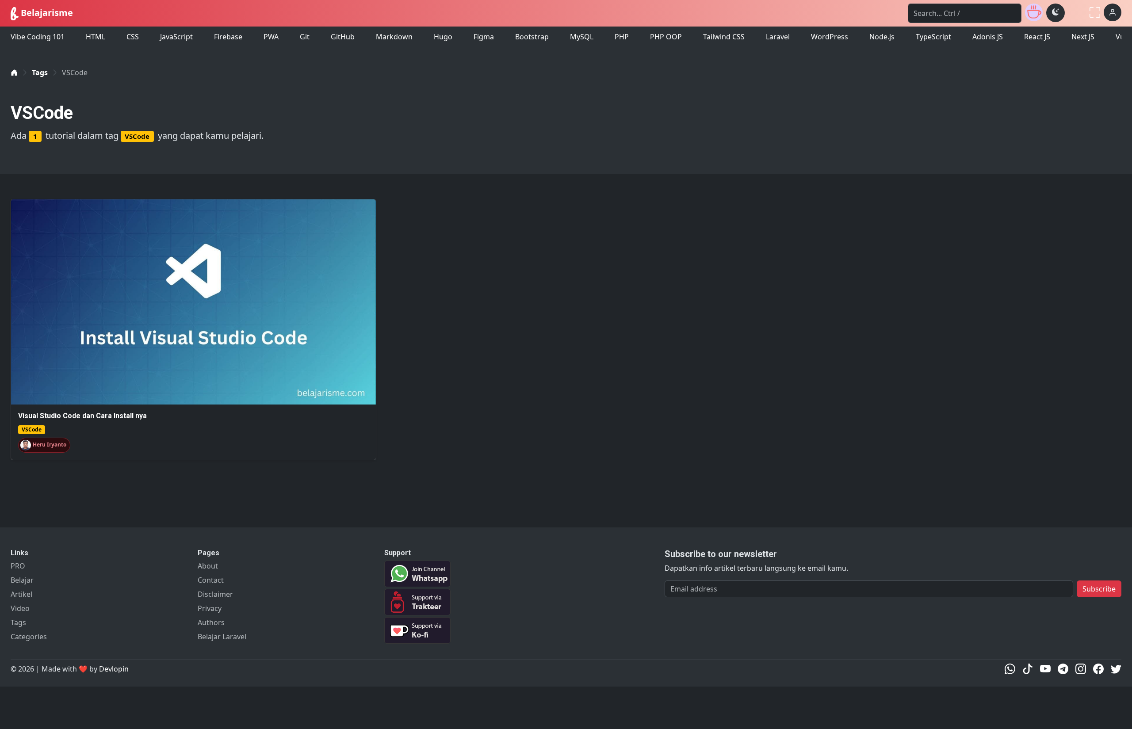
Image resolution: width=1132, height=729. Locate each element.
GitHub (343, 37)
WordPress (829, 37)
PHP (622, 37)
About (208, 566)
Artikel (21, 594)
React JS (1037, 37)
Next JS (1082, 37)
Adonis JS (987, 37)
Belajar (22, 580)
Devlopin (114, 669)
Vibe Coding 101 (38, 37)
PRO (18, 566)
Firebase (228, 37)
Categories (29, 636)
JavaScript (176, 37)
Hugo (443, 37)
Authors (211, 622)
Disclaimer (215, 594)
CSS (132, 37)
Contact (211, 580)
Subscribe (1099, 589)
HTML (95, 37)
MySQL (581, 37)
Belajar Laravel (222, 636)
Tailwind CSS (724, 37)
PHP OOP (666, 37)
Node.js (882, 37)
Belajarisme (46, 13)
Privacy (210, 608)
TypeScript (933, 37)
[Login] (1112, 12)
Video (20, 608)
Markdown (394, 37)
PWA (271, 37)
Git (305, 37)
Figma (484, 37)
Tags (40, 72)
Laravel (778, 37)
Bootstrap (532, 37)
